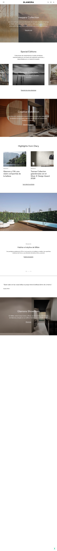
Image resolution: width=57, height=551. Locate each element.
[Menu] (3, 2)
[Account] (53, 2)
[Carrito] (50, 2)
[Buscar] (48, 2)
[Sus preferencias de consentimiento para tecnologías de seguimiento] (54, 548)
